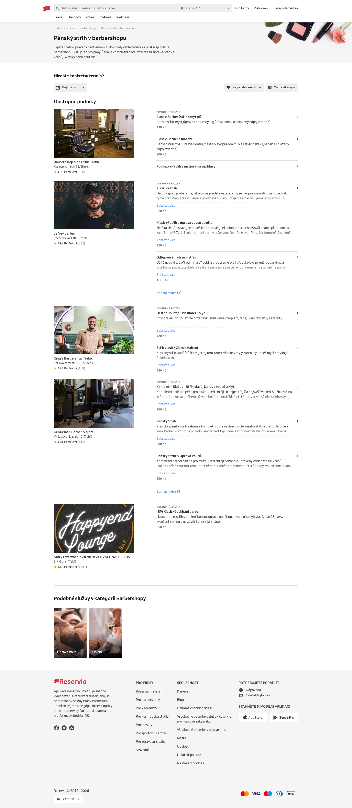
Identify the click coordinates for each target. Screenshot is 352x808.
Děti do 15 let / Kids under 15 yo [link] (180, 313)
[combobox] (205, 8)
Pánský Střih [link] (166, 421)
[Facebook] (56, 728)
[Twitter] (64, 728)
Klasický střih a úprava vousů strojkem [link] (185, 223)
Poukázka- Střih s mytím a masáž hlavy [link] (186, 166)
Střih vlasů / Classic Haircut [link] (177, 348)
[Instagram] (71, 728)
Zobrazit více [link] (166, 205)
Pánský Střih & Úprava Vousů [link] (178, 456)
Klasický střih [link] (166, 188)
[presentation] (129, 114)
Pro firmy (242, 8)
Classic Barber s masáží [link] (174, 139)
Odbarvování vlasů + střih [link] (176, 257)
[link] (58, 17)
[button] (70, 87)
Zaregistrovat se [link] (285, 8)
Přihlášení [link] (261, 8)
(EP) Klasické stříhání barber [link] (178, 511)
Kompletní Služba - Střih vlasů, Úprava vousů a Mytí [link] (195, 387)
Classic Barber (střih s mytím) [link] (178, 117)
